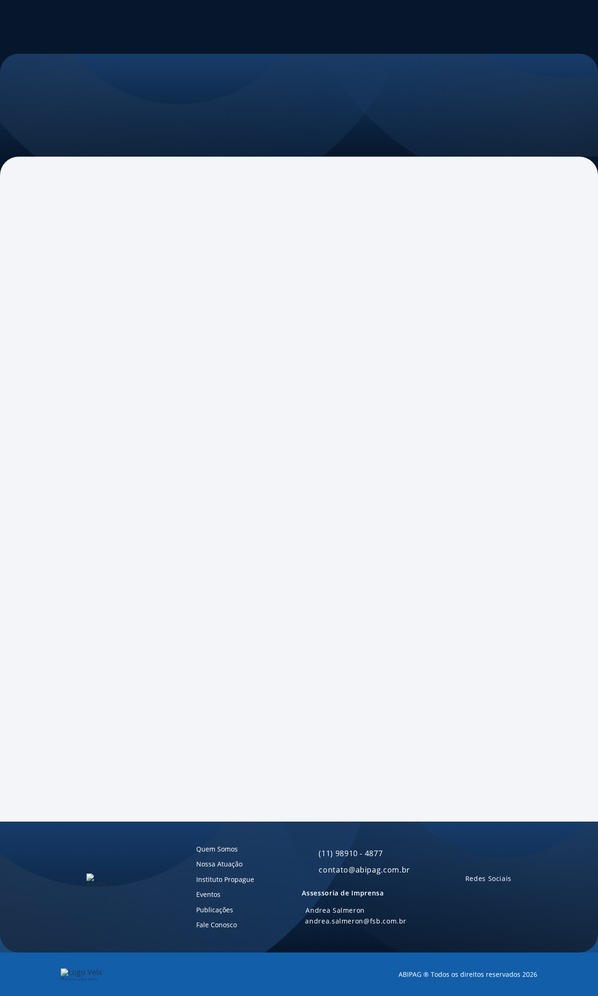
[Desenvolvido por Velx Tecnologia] (98, 974)
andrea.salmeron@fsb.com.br (355, 921)
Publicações (308, 26)
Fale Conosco (359, 26)
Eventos (266, 26)
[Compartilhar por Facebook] (85, 309)
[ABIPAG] (73, 27)
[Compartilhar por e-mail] (159, 309)
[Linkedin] (470, 895)
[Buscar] (429, 27)
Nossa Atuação (213, 26)
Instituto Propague (492, 26)
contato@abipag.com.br (364, 870)
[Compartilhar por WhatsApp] (141, 309)
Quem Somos (152, 26)
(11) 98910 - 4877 (351, 853)
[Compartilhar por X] (103, 309)
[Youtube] (487, 895)
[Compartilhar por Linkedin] (122, 309)
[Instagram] (505, 895)
